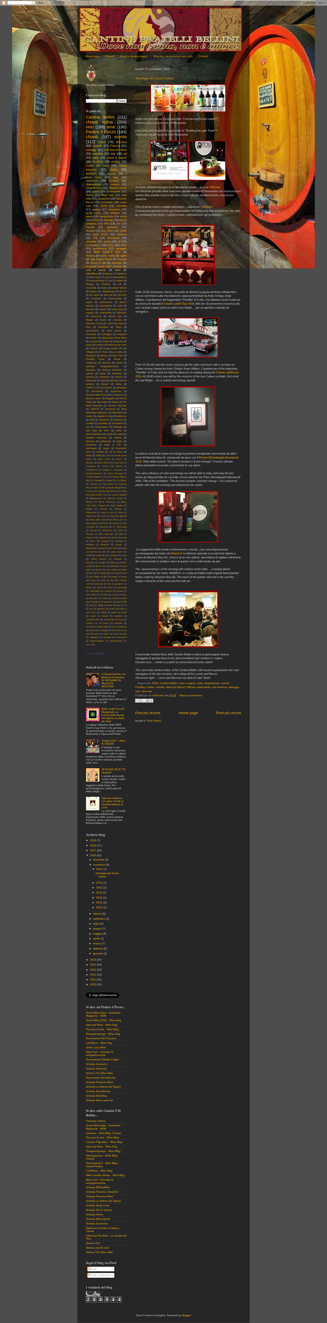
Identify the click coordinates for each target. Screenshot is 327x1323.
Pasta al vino (107, 512)
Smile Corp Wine (96, 1047)
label (118, 270)
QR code (101, 516)
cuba (200, 683)
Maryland (91, 355)
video (89, 455)
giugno (97, 928)
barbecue (122, 416)
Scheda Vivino (94, 1214)
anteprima (114, 209)
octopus (123, 594)
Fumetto (93, 484)
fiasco (104, 288)
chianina (118, 419)
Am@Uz (98, 161)
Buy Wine (107, 230)
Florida (90, 227)
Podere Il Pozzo (101, 131)
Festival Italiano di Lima (97, 477)
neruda (120, 591)
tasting (96, 209)
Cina (94, 220)
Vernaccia (110, 409)
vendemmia (100, 248)
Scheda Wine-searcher (99, 1100)
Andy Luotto (104, 459)
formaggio (107, 334)
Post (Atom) (154, 720)
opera (105, 598)
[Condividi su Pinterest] (151, 701)
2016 (93, 855)
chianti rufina (99, 122)
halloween (104, 377)
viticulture (122, 312)
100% (155, 683)
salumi (93, 616)
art (125, 153)
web (125, 634)
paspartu (108, 602)
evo (88, 427)
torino (114, 630)
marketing (122, 587)
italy (115, 177)
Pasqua (90, 284)
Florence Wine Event (96, 395)
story (124, 245)
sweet (92, 630)
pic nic (123, 291)
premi (95, 191)
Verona (90, 255)
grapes (93, 291)
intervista (98, 584)
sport (124, 255)
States (89, 195)
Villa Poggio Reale (101, 259)
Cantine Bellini (168, 683)
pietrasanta (203, 687)
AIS (95, 238)
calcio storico (117, 552)
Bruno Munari (103, 463)
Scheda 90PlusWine (98, 1187)
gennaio (98, 953)
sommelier (106, 202)
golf (105, 577)
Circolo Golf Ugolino (112, 466)
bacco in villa (98, 262)
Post (93, 1269)
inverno (119, 377)
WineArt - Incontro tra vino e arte (173, 56)
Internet (108, 220)
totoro (96, 634)
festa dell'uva (120, 277)
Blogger (186, 1315)
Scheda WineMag (96, 1095)
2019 (108, 455)
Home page (92, 56)
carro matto (107, 255)
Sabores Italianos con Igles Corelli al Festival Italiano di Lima (112, 803)
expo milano (112, 570)
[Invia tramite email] (137, 701)
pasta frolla (121, 602)
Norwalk (103, 509)
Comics (108, 387)
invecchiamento (94, 434)
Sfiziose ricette (118, 187)
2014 (93, 964)
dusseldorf (117, 423)
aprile (96, 938)
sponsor (122, 234)
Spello (115, 402)
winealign (107, 637)
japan (89, 216)
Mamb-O (176, 553)
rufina (102, 142)
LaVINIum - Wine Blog (99, 1170)
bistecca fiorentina (112, 370)
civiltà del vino (97, 165)
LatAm (150, 687)
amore (89, 416)
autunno (106, 362)
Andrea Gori (115, 316)
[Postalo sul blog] (140, 701)
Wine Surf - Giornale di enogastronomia (99, 1053)
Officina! (215, 187)
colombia (103, 423)
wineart (115, 184)
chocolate (91, 334)
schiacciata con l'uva (113, 619)
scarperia (118, 616)
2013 (93, 969)
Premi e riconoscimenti (133, 56)
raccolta (94, 341)
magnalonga (108, 291)
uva (110, 280)
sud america (219, 687)
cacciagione (106, 305)
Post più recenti (147, 713)
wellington (94, 637)
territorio (91, 173)
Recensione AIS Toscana (101, 1038)
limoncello (91, 380)
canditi (89, 555)
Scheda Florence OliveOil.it (102, 1191)
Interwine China (94, 323)
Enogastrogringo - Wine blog (103, 1034)
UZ (119, 284)
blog (102, 548)
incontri (97, 145)
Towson (93, 530)
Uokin (120, 530)
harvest (103, 309)
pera (92, 605)
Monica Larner (93, 398)
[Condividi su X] (144, 701)
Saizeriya (122, 273)
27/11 (99, 882)
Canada (117, 320)
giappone (112, 227)
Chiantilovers (93, 187)
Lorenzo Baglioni (119, 495)
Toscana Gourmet (117, 405)
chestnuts (104, 419)
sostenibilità (105, 312)
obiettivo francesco (96, 437)
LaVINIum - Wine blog (99, 1043)
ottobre (97, 913)
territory (114, 180)
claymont (90, 562)
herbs (119, 430)
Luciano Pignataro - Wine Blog (104, 1142)
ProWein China (95, 359)
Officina (206, 206)
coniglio (101, 562)
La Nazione (117, 395)
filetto (124, 570)
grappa (114, 577)
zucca (89, 644)
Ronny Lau (118, 520)
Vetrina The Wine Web (99, 1073)
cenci (124, 555)
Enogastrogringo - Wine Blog (103, 1151)
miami (120, 434)
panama (90, 441)
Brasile (89, 320)
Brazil (103, 320)
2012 (93, 974)
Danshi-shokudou (94, 473)
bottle (123, 230)
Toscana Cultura (96, 1121)
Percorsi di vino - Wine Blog (102, 1029)
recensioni (92, 180)
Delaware (122, 387)
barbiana (90, 544)
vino (137, 691)
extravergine (101, 427)
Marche (89, 502)
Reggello (110, 398)
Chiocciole (118, 463)
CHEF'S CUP (93, 387)
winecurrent (121, 637)
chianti (92, 136)
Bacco (119, 459)
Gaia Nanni (108, 484)
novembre (99, 864)
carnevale (100, 555)
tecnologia (103, 630)
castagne (113, 555)
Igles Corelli (99, 487)
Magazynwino (96, 498)
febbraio (98, 948)
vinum (116, 634)
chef (106, 223)
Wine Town (95, 277)
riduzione (101, 609)
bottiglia (115, 213)
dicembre (99, 859)
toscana (121, 142)
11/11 (99, 892)
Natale (119, 280)
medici (93, 338)
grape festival (119, 288)
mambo (160, 687)
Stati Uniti (107, 195)
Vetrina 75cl (93, 1243)
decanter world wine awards (104, 266)
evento (225, 683)
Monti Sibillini (117, 505)
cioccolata (91, 288)
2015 (93, 959)
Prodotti (109, 56)
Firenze (115, 145)
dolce (103, 373)
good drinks (100, 234)
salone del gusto (119, 612)
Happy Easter (110, 348)
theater (104, 384)
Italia (114, 169)
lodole (109, 434)
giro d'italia (94, 577)
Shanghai (103, 327)
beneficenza (106, 302)
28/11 (99, 869)
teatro (89, 345)
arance (114, 537)
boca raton (113, 548)
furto (124, 573)
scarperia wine (93, 619)
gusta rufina (93, 213)
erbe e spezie (96, 270)
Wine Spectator (106, 534)
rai (125, 605)
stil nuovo (104, 623)
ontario (117, 437)
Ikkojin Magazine (115, 487)
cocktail (90, 423)
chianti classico (99, 559)
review (105, 341)
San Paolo (102, 402)
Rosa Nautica (92, 523)
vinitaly (115, 161)
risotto (112, 609)
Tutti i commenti (100, 1275)
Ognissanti (91, 512)
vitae (98, 455)
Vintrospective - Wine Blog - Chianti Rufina (102, 1165)
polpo (119, 441)
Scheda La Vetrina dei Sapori (103, 1086)
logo (103, 380)
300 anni (122, 295)
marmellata (95, 591)
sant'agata (91, 448)
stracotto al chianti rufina (97, 627)
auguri (89, 302)
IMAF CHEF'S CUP (107, 252)
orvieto (115, 598)
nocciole (103, 594)
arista (124, 537)
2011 (93, 979)
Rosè (105, 523)
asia (107, 277)
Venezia (89, 534)
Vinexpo (122, 259)
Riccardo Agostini (118, 516)
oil (119, 241)
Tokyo (118, 327)
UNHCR (94, 409)
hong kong (117, 309)
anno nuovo (114, 330)
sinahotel (118, 341)
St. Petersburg (120, 527)
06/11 (99, 897)
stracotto (118, 623)
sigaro (106, 448)
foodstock (117, 373)
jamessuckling (97, 280)
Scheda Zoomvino (97, 1064)
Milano (103, 355)
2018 (93, 845)
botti (92, 419)
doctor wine (101, 566)
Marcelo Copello (115, 498)
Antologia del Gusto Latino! (154, 78)
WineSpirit (117, 412)
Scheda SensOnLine (98, 1091)
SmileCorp (91, 362)
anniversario (92, 330)
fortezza (90, 377)
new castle (91, 594)
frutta (116, 573)
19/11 (99, 887)
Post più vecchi (228, 713)
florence (90, 309)
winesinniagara (97, 641)
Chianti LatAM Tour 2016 (179, 303)
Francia (94, 348)
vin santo (94, 295)
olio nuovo (94, 598)
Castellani (96, 298)
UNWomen (107, 530)
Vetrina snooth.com (97, 1247)
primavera (91, 444)
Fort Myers (121, 480)
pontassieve (93, 245)
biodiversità (91, 548)
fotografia (118, 427)
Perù (88, 327)
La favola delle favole (106, 491)
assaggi (91, 149)
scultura (89, 623)
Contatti (203, 56)
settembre (99, 918)
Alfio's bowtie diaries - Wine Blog (105, 1175)
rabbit (100, 605)
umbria (100, 452)
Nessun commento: (191, 695)
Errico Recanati (115, 473)
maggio (98, 933)
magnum (122, 334)
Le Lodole (117, 352)
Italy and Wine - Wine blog (101, 1024)
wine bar (147, 691)
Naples (89, 509)
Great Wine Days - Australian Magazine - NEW (103, 1014)
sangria (104, 616)
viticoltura (91, 273)
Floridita (140, 687)
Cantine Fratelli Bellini (95, 654)
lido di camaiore (115, 584)
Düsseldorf (97, 391)
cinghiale (118, 559)
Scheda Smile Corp (97, 1205)
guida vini (105, 580)
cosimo (89, 373)
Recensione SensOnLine (101, 1077)
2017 (93, 850)
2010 (93, 984)
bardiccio (104, 544)
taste (96, 157)
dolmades (114, 566)
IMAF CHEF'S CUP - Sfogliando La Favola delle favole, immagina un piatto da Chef (113, 715)
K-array (89, 491)
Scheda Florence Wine (99, 1082)
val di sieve (115, 452)
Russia (115, 523)
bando (119, 362)
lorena (110, 587)
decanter (117, 262)
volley (119, 384)
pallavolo (114, 380)
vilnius (106, 634)
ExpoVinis (116, 391)
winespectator (116, 641)
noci (113, 594)
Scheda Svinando (96, 1068)
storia (123, 216)
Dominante (113, 191)
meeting (97, 153)
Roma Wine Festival (99, 520)
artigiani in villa (104, 416)
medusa (108, 591)
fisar (91, 573)
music (107, 241)
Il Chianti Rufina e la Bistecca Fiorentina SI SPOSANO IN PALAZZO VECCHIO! (113, 680)
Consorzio (104, 198)
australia (119, 541)
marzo (97, 943)
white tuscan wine (117, 345)
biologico (90, 370)
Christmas (90, 466)
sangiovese (106, 216)
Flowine (108, 480)
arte (113, 153)
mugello (90, 312)
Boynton (89, 463)
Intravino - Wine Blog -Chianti (103, 1133)
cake (104, 552)
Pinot (120, 512)
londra (100, 587)
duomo (98, 570)
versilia (100, 345)
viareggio (233, 687)
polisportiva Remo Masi (114, 338)
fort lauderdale (103, 573)
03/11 (99, 907)
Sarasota (104, 527)
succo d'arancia (119, 627)
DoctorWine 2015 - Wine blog (103, 1020)
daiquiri (113, 562)
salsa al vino (112, 444)
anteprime (102, 537)
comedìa (121, 205)
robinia (103, 612)
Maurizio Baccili (175, 687)
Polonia (89, 516)
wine (111, 127)
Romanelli (113, 238)
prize (111, 245)
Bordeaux (108, 273)
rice (91, 609)
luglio (96, 923)
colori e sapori (187, 683)
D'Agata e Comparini (112, 470)
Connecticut (91, 470)
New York (117, 355)
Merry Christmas (107, 502)
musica (90, 230)
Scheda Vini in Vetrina (99, 1210)
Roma (117, 359)
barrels (118, 544)
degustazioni (212, 683)
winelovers (96, 316)
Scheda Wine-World (98, 1219)
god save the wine (97, 430)
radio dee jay (113, 605)
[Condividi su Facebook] (148, 701)
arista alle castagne (99, 541)
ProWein (106, 284)
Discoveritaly (115, 298)
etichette (91, 241)
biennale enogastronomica (102, 366)
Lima (120, 323)
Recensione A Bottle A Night (102, 1059)
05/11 (99, 902)
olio (118, 223)
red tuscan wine (115, 149)
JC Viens (103, 352)
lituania (89, 587)
